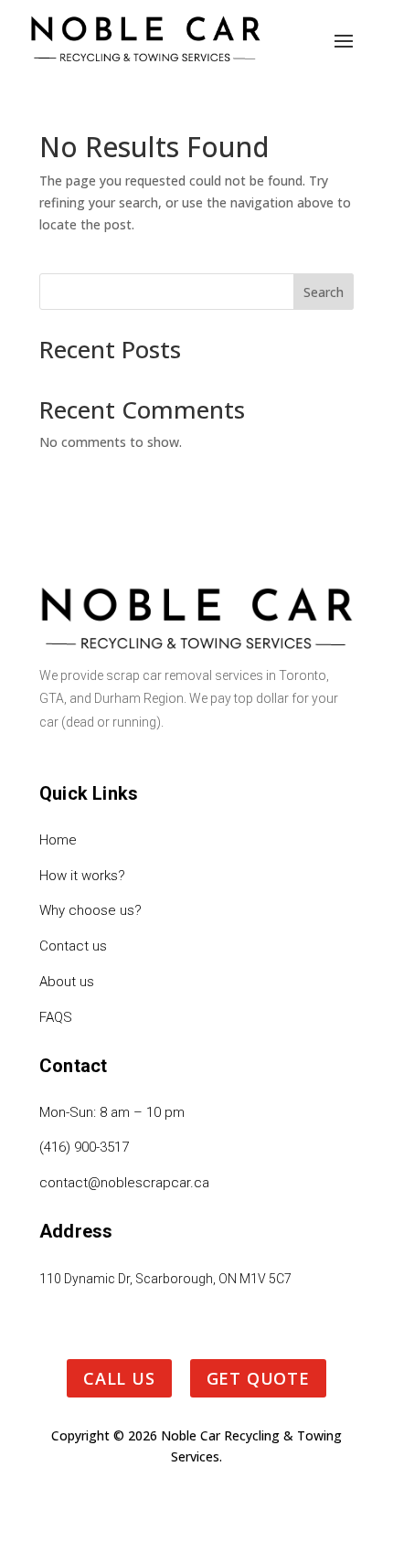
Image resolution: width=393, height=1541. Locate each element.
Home (58, 840)
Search (323, 292)
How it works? (82, 875)
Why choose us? (90, 910)
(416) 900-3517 (84, 1147)
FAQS (55, 1017)
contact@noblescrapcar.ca (124, 1182)
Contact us (73, 946)
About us (66, 981)
